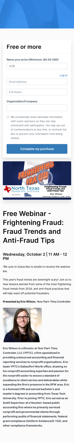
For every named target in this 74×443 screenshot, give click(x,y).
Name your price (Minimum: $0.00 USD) (33, 59)
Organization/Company (22, 101)
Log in (63, 75)
